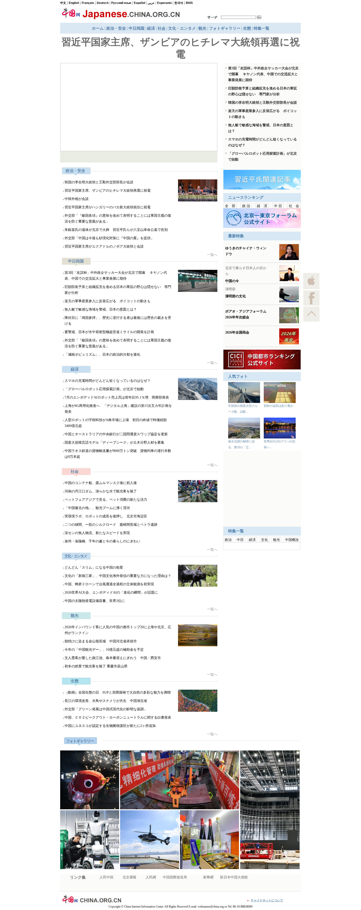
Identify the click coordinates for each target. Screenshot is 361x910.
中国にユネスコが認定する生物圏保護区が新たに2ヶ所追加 (110, 726)
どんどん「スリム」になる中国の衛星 (94, 567)
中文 (63, 3)
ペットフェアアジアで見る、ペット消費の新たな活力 (106, 499)
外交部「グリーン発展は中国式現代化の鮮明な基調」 (106, 709)
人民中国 (106, 877)
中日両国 (136, 28)
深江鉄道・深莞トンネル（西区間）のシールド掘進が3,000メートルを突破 (180, 813)
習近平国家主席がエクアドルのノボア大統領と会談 (104, 246)
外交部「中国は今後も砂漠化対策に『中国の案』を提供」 (109, 238)
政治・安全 (116, 28)
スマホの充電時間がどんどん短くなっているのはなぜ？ (108, 381)
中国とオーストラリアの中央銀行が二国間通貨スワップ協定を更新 (116, 434)
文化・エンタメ (182, 28)
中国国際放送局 (175, 877)
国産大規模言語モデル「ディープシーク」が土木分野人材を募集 (114, 442)
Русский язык (121, 3)
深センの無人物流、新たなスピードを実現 (97, 533)
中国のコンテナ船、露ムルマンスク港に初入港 (104, 157)
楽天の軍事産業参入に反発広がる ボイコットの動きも (108, 301)
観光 (202, 28)
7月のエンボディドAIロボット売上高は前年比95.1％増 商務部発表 (117, 397)
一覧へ (212, 255)
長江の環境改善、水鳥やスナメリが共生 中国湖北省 (106, 701)
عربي (151, 3)
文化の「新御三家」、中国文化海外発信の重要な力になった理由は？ (118, 576)
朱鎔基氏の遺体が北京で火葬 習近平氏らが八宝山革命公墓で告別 (116, 230)
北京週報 (129, 877)
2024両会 (235, 672)
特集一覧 (261, 28)
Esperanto (164, 3)
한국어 (178, 3)
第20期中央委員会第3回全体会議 (250, 687)
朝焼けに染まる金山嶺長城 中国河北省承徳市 (101, 641)
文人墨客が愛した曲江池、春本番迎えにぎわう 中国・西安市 (113, 658)
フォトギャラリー (224, 28)
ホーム (98, 28)
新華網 (208, 877)
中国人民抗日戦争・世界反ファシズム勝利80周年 (261, 679)
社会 (162, 28)
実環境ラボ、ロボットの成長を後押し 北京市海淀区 (106, 516)
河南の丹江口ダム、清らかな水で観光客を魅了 (101, 491)
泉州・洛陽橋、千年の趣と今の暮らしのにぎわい (102, 541)
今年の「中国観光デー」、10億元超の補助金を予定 (104, 649)
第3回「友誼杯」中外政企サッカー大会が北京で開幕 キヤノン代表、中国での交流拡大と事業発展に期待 (263, 74)
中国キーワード (261, 651)
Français (88, 3)
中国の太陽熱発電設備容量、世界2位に (95, 601)
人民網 (151, 877)
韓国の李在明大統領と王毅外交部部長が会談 (99, 182)
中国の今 (232, 364)
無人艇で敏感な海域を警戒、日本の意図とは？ (101, 309)
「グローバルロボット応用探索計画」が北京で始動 (104, 389)
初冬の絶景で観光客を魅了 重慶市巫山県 (96, 666)
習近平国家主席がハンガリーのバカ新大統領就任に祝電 (108, 207)
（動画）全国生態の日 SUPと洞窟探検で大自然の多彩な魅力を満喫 (118, 692)
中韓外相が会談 (77, 199)
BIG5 (189, 3)
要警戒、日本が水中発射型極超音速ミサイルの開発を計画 (109, 332)
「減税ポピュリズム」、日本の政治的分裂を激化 (102, 354)
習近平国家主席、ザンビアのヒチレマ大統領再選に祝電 (108, 190)
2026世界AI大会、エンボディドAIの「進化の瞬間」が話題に (111, 592)
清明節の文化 (235, 379)
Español (139, 3)
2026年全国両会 (237, 416)
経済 (151, 28)
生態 (247, 28)
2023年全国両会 (239, 701)
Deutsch (103, 3)
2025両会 (235, 665)
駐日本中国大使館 (234, 877)
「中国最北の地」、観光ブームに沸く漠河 (97, 508)
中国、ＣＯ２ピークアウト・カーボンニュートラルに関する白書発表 (118, 717)
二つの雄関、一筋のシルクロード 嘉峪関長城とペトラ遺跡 (111, 524)
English (74, 3)
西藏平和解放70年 (241, 694)
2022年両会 (236, 709)
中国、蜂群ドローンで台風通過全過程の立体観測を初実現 (109, 584)
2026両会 (235, 657)
